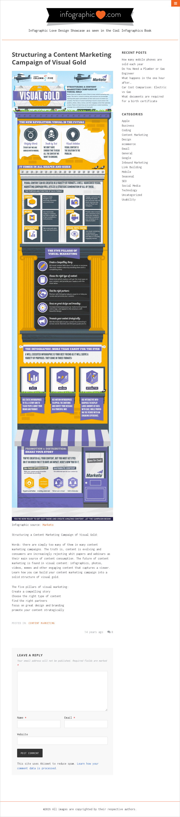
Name (21, 717)
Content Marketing (42, 623)
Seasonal (128, 176)
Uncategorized (132, 195)
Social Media (131, 185)
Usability (129, 199)
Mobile (126, 171)
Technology (129, 190)
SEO (124, 181)
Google (126, 158)
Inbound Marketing (135, 162)
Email (69, 717)
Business (128, 125)
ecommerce (129, 144)
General (127, 153)
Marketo (48, 524)
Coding (126, 130)
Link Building (132, 167)
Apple (126, 121)
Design (126, 139)
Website (22, 734)
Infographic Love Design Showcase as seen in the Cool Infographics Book (90, 30)
